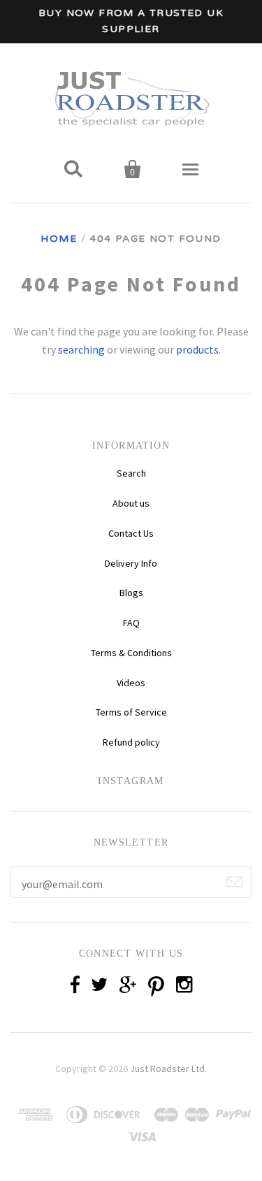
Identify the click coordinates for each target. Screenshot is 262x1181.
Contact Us (131, 533)
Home (59, 239)
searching (81, 349)
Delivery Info (131, 563)
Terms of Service (131, 712)
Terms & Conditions (131, 652)
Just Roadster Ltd (167, 1068)
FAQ (131, 622)
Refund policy (131, 742)
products (197, 349)
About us (131, 503)
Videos (131, 682)
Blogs (131, 592)
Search (131, 473)
